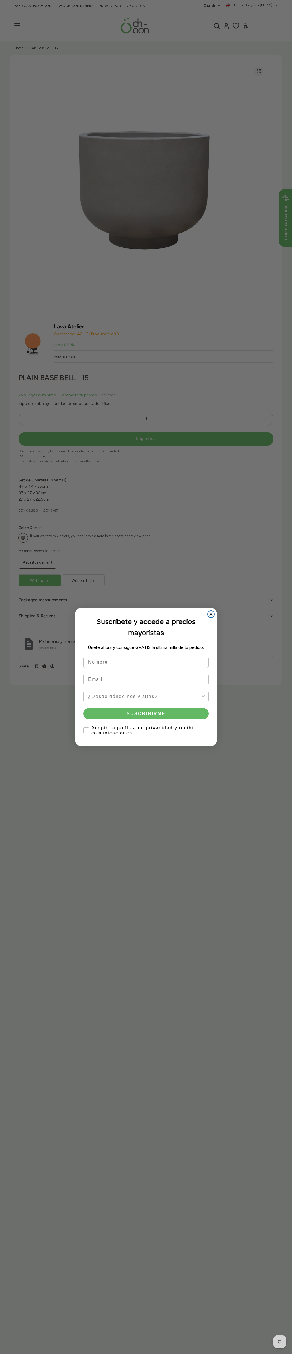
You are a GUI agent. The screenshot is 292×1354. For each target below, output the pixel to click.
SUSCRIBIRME (146, 713)
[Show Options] (203, 696)
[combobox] (144, 696)
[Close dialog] (211, 614)
